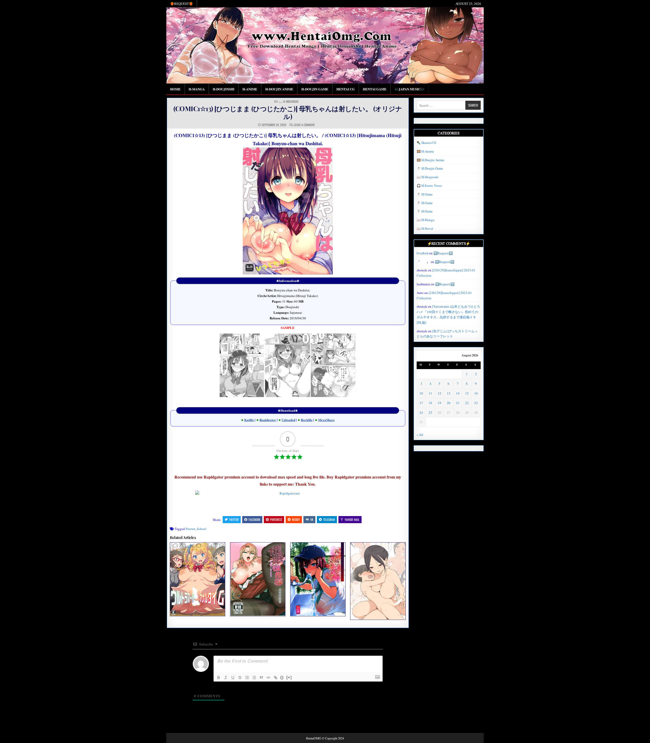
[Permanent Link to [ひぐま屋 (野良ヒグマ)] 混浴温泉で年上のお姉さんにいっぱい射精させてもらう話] (377, 580)
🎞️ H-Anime (425, 151)
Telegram (329, 519)
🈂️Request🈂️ (443, 253)
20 (448, 403)
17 (421, 403)
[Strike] (239, 677)
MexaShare (326, 419)
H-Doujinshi (223, 89)
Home (175, 89)
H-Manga (197, 89)
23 (476, 403)
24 (421, 412)
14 (458, 393)
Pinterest (276, 519)
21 (458, 403)
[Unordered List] (254, 677)
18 (430, 403)
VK (311, 519)
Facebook (254, 519)
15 (467, 393)
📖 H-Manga (425, 220)
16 (476, 393)
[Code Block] (268, 677)
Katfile (249, 419)
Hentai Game (374, 89)
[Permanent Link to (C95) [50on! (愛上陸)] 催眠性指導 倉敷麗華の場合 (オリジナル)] (257, 579)
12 (439, 393)
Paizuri (190, 528)
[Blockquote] (261, 677)
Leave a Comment (304, 124)
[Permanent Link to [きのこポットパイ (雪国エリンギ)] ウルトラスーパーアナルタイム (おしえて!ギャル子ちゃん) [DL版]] (197, 579)
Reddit (296, 519)
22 (467, 403)
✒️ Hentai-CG (426, 142)
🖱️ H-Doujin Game (430, 168)
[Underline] (232, 677)
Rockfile (307, 419)
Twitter (234, 519)
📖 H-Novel (425, 228)
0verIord (422, 253)
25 (430, 412)
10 (421, 393)
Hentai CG (345, 89)
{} (282, 677)
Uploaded (288, 419)
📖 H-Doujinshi (288, 101)
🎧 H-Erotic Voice (429, 185)
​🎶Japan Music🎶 (410, 89)
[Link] (275, 677)
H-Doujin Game (314, 89)
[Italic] (225, 677)
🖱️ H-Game (425, 194)
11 (430, 393)
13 (448, 393)
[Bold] (218, 677)
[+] (289, 677)
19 (439, 403)
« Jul (420, 434)
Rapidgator (267, 419)
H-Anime (249, 89)
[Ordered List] (247, 677)
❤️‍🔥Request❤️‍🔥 (181, 3)
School (201, 528)
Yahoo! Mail (352, 519)
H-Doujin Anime (279, 89)
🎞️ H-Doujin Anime (430, 160)
